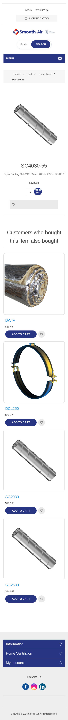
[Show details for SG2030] (34, 460)
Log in (28, 10)
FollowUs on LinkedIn (42, 686)
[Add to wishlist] (41, 334)
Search (41, 44)
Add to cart (38, 191)
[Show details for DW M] (34, 284)
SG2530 (12, 585)
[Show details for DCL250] (34, 372)
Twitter (34, 686)
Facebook (25, 686)
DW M (10, 320)
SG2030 (12, 497)
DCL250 (12, 408)
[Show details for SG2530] (34, 548)
